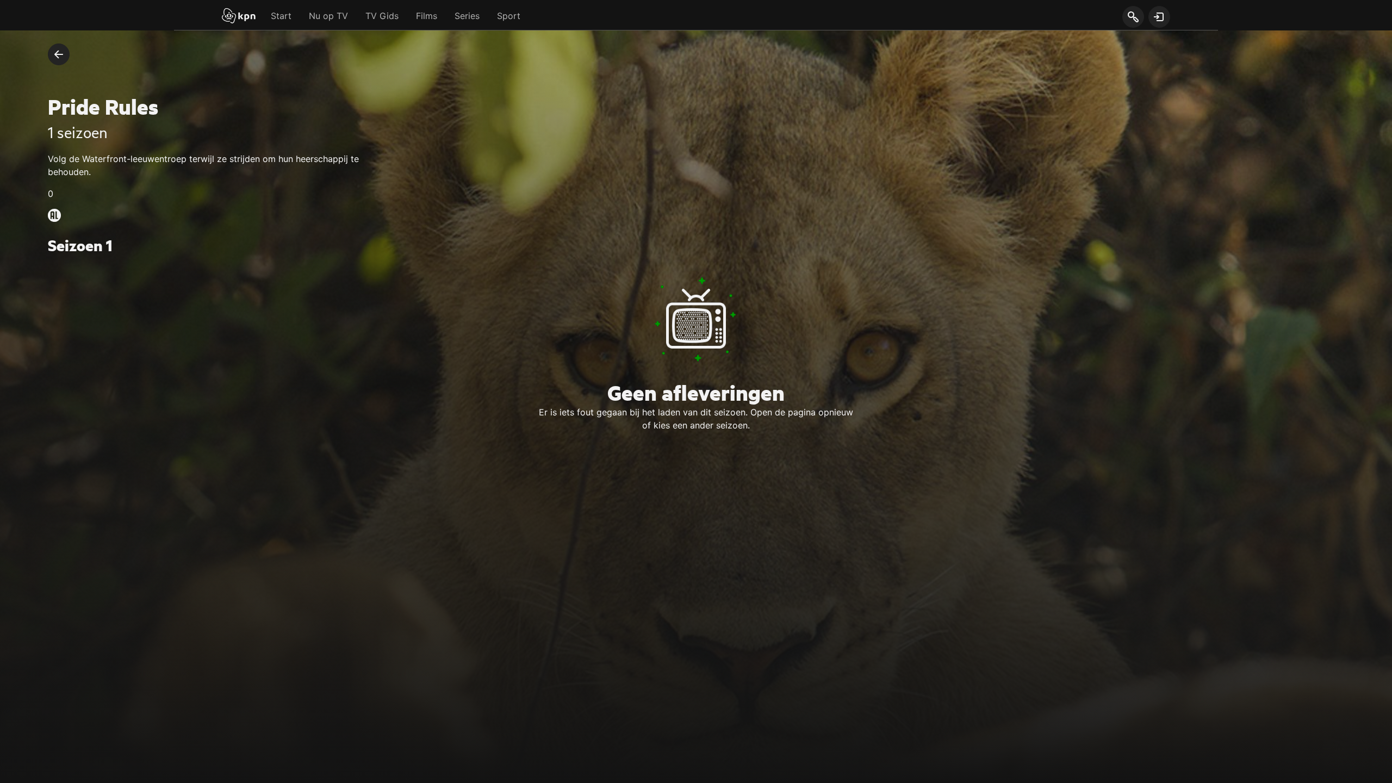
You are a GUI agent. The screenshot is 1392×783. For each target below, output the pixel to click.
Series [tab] (467, 15)
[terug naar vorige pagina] (59, 54)
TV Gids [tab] (382, 15)
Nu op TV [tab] (328, 15)
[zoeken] (1133, 17)
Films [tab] (426, 15)
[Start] (239, 17)
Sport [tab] (508, 15)
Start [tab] (281, 15)
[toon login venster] (1159, 17)
